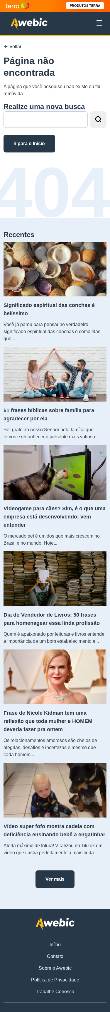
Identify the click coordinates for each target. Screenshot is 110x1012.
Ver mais (55, 879)
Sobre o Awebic (55, 968)
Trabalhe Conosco (55, 991)
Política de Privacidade (55, 979)
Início (55, 944)
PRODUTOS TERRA (85, 5)
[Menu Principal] (99, 23)
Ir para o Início (29, 143)
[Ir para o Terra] (17, 5)
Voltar (14, 46)
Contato (55, 956)
